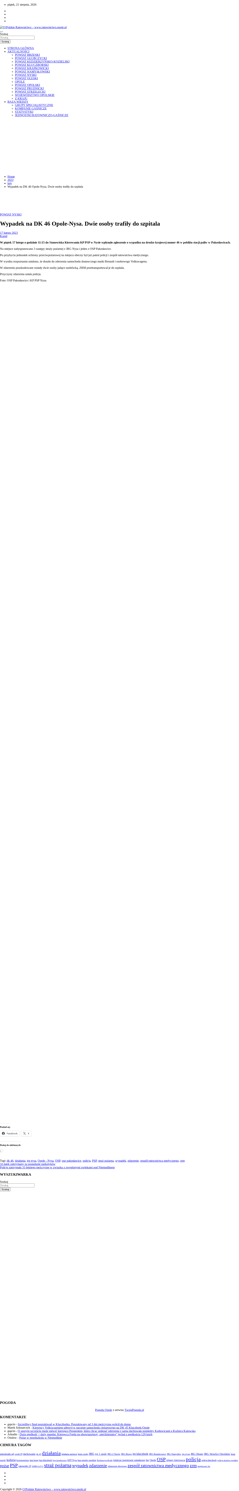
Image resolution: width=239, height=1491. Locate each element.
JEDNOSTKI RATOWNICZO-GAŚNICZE (41, 115)
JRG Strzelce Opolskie (217, 1453)
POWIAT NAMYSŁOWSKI (32, 71)
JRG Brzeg (126, 1454)
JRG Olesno (197, 1453)
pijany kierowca (175, 1460)
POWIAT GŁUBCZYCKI (31, 58)
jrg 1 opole (101, 1453)
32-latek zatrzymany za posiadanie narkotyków (27, 1164)
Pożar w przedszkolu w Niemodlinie (40, 1437)
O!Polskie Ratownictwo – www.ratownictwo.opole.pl (54, 1489)
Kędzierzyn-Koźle (105, 1460)
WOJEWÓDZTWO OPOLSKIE (35, 95)
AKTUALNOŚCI (18, 51)
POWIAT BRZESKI (27, 54)
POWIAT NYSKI (25, 75)
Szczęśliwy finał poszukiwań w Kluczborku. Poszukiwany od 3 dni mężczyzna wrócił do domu (74, 1424)
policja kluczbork (209, 1460)
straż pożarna (106, 1160)
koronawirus (22, 1460)
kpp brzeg (34, 1460)
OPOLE (20, 81)
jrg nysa (31, 1160)
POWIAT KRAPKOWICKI (32, 68)
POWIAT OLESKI (26, 78)
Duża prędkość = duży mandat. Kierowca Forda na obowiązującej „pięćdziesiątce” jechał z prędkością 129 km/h (86, 1434)
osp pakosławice (71, 1160)
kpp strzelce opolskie (87, 1460)
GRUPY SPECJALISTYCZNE (34, 105)
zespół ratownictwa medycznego (159, 1160)
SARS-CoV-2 (37, 1466)
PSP (94, 1160)
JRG (91, 1454)
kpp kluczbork (45, 1460)
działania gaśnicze (69, 1454)
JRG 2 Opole (113, 1454)
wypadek (120, 1160)
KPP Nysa (72, 1460)
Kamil (3, 236)
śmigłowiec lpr (204, 1466)
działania (20, 1160)
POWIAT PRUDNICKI (29, 88)
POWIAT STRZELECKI (30, 91)
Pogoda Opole (103, 1410)
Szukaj (4, 34)
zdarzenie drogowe (117, 1466)
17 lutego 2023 (9, 232)
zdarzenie (133, 1160)
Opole (153, 1460)
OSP (57, 1160)
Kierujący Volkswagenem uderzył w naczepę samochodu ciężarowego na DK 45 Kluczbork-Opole (91, 1427)
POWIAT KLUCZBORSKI (32, 64)
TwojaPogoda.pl (134, 1410)
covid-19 (18, 1454)
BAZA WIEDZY (17, 101)
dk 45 (38, 1454)
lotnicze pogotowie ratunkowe (129, 1460)
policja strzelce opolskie (227, 1460)
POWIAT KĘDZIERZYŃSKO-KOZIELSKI (42, 61)
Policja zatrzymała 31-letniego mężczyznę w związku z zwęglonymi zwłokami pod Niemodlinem (57, 1167)
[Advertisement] (119, 146)
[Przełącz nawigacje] (1, 31)
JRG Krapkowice (157, 1454)
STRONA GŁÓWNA (20, 48)
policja (87, 1160)
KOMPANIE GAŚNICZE (31, 108)
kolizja (11, 1460)
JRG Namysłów (174, 1454)
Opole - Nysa (46, 1160)
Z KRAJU (21, 98)
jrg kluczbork (140, 1453)
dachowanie (29, 1454)
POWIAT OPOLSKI (27, 85)
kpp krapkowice (60, 1460)
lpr (147, 1460)
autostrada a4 (7, 1453)
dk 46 (10, 1160)
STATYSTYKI (24, 111)
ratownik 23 (24, 1466)
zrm (182, 1160)
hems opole (83, 1454)
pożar (4, 1465)
